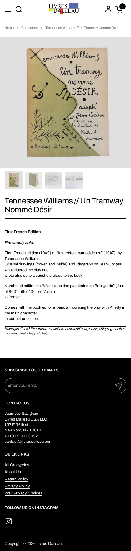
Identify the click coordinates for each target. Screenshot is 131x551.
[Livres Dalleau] (65, 9)
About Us (13, 472)
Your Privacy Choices (23, 493)
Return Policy (16, 479)
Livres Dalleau (49, 543)
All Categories (17, 465)
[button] (19, 9)
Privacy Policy (17, 486)
